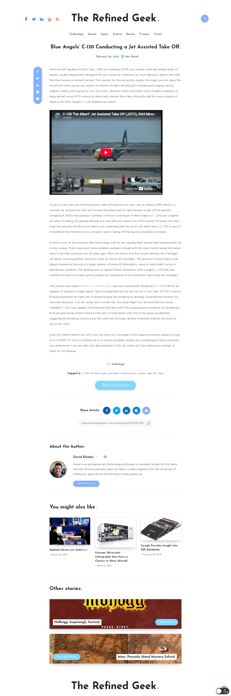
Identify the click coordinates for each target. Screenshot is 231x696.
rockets (141, 373)
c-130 (85, 373)
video (161, 373)
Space (105, 34)
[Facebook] (26, 19)
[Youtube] (50, 19)
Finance (144, 34)
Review (130, 34)
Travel (157, 34)
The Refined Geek (113, 19)
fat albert (95, 373)
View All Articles (86, 483)
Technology (77, 34)
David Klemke (83, 457)
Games (92, 34)
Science (117, 34)
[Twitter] (34, 19)
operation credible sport (122, 373)
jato (104, 373)
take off (151, 373)
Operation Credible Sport (96, 286)
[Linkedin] (42, 19)
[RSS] (57, 19)
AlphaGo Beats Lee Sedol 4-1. (68, 550)
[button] (222, 691)
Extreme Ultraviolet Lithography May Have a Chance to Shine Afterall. (111, 557)
